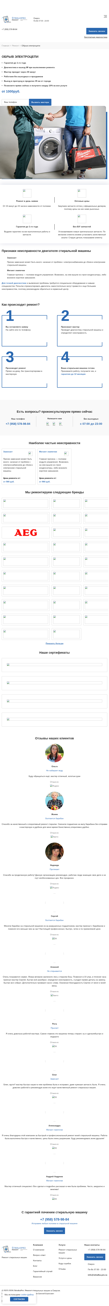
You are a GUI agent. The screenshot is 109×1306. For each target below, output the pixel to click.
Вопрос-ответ (39, 1255)
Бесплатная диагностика (95, 37)
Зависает (54, 1079)
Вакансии (37, 1277)
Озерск (36, 18)
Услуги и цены (65, 1258)
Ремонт (15, 45)
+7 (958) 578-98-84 (18, 423)
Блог (35, 1266)
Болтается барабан (54, 818)
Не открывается (54, 971)
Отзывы (62, 1269)
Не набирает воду (54, 770)
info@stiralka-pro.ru (97, 1275)
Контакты (37, 1260)
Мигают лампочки (54, 1130)
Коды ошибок (65, 1263)
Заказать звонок (97, 31)
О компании (38, 1250)
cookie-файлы (27, 1294)
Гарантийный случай (42, 1271)
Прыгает (54, 1028)
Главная (5, 45)
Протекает (54, 869)
